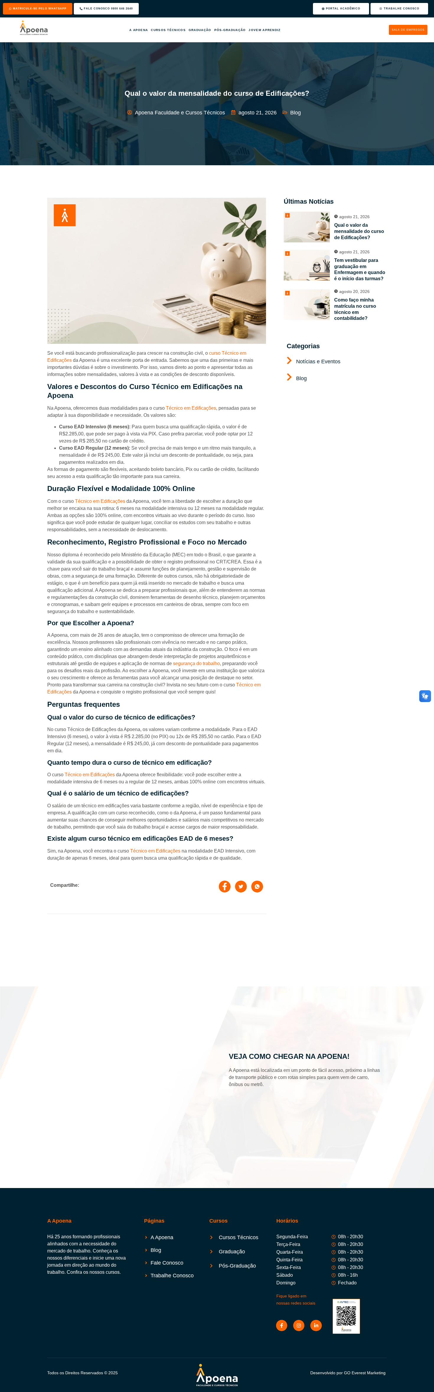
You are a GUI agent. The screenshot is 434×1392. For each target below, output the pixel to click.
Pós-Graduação (233, 30)
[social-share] (225, 886)
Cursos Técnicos (165, 30)
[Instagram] (298, 1325)
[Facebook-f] (281, 1325)
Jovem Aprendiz (271, 30)
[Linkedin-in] (316, 1325)
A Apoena (132, 30)
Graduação (200, 30)
